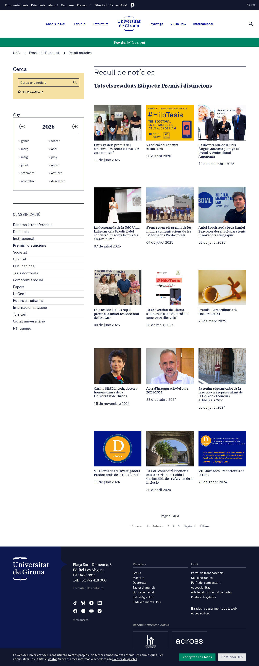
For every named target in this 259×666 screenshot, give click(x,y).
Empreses (67, 5)
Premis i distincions (29, 245)
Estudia (79, 24)
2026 (48, 126)
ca (248, 5)
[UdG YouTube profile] (91, 611)
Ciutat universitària (29, 321)
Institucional (23, 239)
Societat (20, 252)
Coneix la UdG (56, 24)
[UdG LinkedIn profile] (99, 602)
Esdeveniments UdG (147, 602)
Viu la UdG (178, 24)
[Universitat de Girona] (31, 569)
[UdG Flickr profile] (83, 611)
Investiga (156, 24)
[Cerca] (251, 24)
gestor (52, 659)
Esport (18, 287)
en (253, 5)
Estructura (100, 24)
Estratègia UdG (143, 597)
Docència (21, 232)
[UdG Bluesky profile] (83, 602)
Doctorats (139, 582)
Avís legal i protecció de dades (211, 592)
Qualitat (19, 259)
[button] (75, 82)
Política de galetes (203, 597)
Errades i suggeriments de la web (214, 608)
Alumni (53, 5)
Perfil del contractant (206, 582)
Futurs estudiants (16, 5)
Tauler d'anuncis (144, 587)
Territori (19, 314)
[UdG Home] (129, 24)
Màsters (138, 577)
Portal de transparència (207, 573)
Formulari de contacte (88, 588)
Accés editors (200, 613)
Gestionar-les (232, 657)
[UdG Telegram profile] (99, 611)
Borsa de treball (144, 592)
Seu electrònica (202, 577)
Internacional (203, 24)
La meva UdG (118, 5)
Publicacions (24, 266)
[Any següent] (75, 126)
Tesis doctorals (25, 273)
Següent (189, 526)
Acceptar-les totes (197, 657)
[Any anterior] (22, 126)
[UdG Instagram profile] (91, 602)
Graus (137, 573)
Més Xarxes (81, 620)
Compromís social (28, 280)
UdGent (19, 294)
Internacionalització (30, 308)
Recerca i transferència (33, 225)
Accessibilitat (200, 587)
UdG (16, 53)
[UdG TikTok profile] (75, 602)
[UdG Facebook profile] (75, 611)
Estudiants (38, 5)
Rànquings (22, 328)
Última (204, 526)
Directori (101, 5)
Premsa (82, 5)
